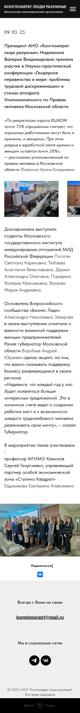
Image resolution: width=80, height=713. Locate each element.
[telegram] (34, 660)
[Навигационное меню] (73, 9)
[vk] (46, 660)
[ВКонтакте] (40, 574)
